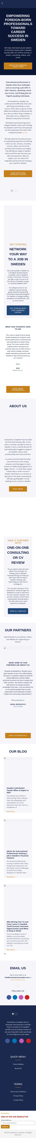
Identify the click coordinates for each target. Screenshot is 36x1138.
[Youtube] (27, 997)
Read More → (12, 811)
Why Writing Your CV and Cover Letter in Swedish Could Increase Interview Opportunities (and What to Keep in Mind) (17, 926)
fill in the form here (18, 980)
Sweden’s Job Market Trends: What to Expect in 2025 (18, 790)
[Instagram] (21, 997)
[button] (4, 356)
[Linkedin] (15, 997)
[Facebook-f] (9, 997)
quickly (24, 133)
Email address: (6, 1120)
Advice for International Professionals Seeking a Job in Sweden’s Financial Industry (18, 854)
